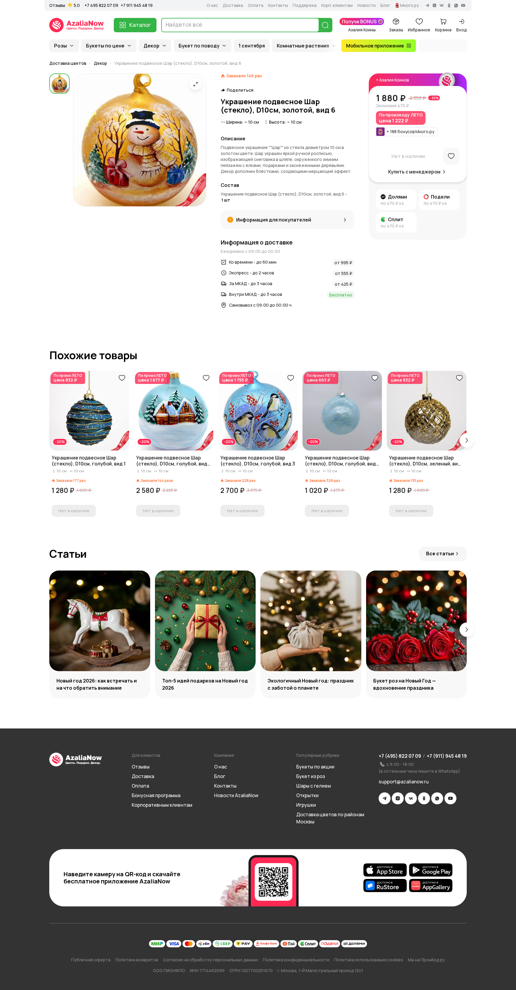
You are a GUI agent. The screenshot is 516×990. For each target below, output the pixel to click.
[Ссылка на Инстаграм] (398, 798)
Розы (60, 45)
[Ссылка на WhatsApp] (437, 798)
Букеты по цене (105, 45)
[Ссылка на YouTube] (450, 798)
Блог (385, 5)
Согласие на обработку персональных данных (210, 960)
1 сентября (252, 45)
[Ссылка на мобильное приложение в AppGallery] (430, 885)
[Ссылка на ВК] (411, 798)
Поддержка (305, 5)
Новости (366, 5)
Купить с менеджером (414, 171)
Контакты (278, 5)
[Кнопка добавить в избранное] (121, 378)
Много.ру (409, 5)
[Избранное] (451, 156)
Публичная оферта (90, 960)
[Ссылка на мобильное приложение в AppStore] (385, 870)
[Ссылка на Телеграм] (385, 798)
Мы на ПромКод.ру (426, 960)
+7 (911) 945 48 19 (447, 756)
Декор (151, 45)
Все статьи (440, 553)
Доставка (233, 5)
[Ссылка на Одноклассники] (424, 798)
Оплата (255, 5)
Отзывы (57, 5)
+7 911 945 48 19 (137, 5)
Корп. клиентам (337, 5)
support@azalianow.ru (404, 781)
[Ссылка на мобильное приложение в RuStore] (385, 885)
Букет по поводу (199, 45)
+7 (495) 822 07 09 (400, 756)
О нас (212, 5)
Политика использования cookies (368, 960)
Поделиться (240, 90)
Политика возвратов (136, 960)
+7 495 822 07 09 (101, 5)
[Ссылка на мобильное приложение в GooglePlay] (430, 870)
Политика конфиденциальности (296, 960)
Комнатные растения (303, 45)
